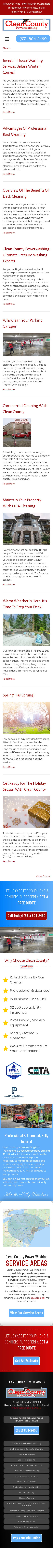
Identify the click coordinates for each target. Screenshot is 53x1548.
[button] (33, 38)
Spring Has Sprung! (18, 695)
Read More (9, 112)
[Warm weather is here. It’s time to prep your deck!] (26, 629)
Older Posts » (43, 876)
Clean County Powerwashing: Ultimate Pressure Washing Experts (26, 255)
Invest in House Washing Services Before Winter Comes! (23, 66)
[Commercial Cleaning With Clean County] (17, 432)
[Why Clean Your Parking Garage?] (26, 344)
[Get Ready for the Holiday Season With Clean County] (26, 812)
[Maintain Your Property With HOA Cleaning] (26, 528)
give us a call (38, 1298)
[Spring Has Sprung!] (26, 717)
